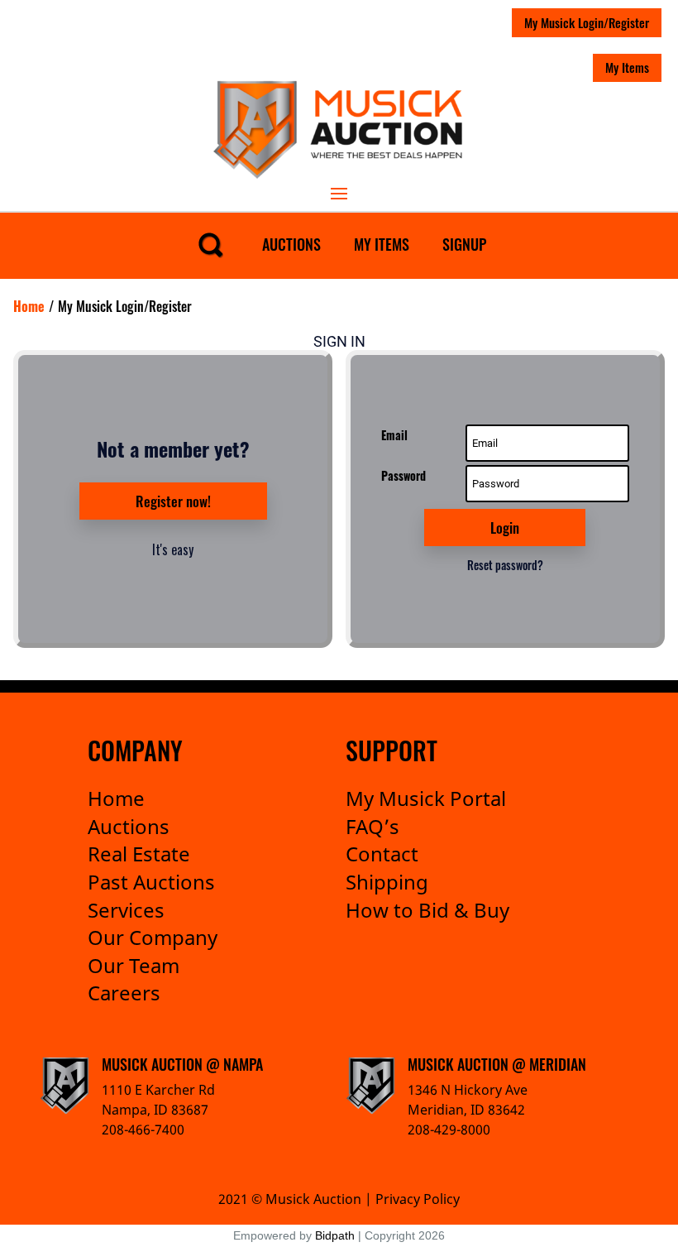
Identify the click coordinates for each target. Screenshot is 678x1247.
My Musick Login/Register (586, 22)
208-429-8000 (449, 1129)
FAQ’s (372, 826)
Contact (382, 853)
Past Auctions (151, 881)
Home (116, 798)
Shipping (387, 881)
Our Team (133, 965)
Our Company (152, 937)
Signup (464, 244)
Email (394, 435)
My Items (627, 67)
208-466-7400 (143, 1129)
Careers (124, 992)
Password (403, 475)
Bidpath (335, 1235)
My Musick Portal (426, 798)
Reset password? (505, 564)
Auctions (291, 244)
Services (126, 909)
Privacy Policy (417, 1199)
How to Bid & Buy (427, 909)
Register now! (173, 501)
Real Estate (139, 853)
